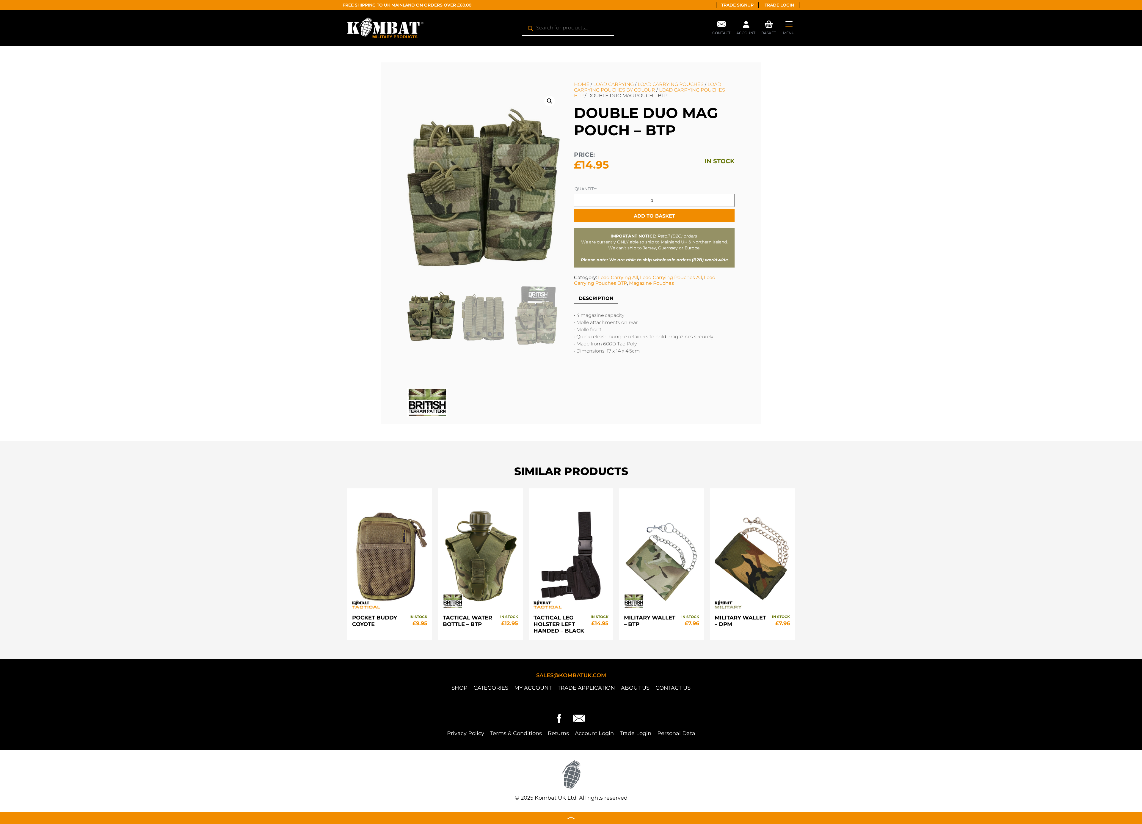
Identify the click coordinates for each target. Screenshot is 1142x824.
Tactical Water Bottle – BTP (467, 621)
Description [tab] (596, 298)
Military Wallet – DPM (740, 621)
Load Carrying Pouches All (671, 277)
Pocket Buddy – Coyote (376, 621)
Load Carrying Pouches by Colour (647, 87)
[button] (549, 101)
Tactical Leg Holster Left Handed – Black (559, 624)
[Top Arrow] (571, 818)
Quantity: (586, 188)
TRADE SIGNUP (737, 5)
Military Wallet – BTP (649, 621)
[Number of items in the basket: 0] (768, 23)
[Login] (746, 26)
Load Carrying (613, 84)
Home (581, 84)
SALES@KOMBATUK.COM (571, 675)
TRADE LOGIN (779, 5)
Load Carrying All (618, 277)
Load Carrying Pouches (671, 84)
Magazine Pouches (651, 283)
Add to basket (654, 216)
